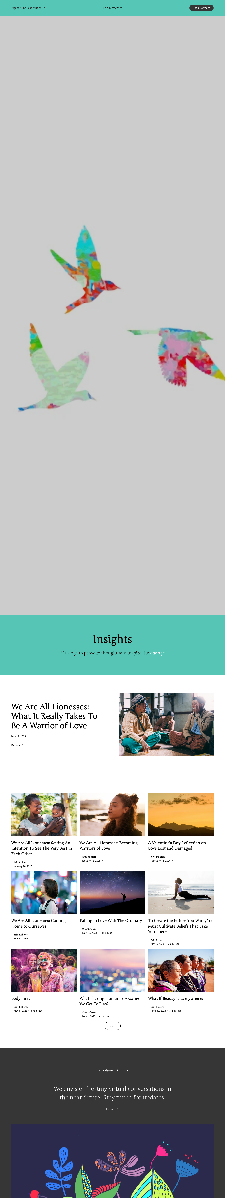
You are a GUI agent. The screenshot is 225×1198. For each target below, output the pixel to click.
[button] (28, 8)
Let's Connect (201, 8)
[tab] (102, 1070)
